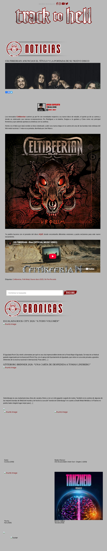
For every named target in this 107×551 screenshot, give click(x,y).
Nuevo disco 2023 (36, 279)
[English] (8, 97)
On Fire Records (50, 279)
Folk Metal (26, 279)
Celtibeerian (17, 279)
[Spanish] (13, 97)
